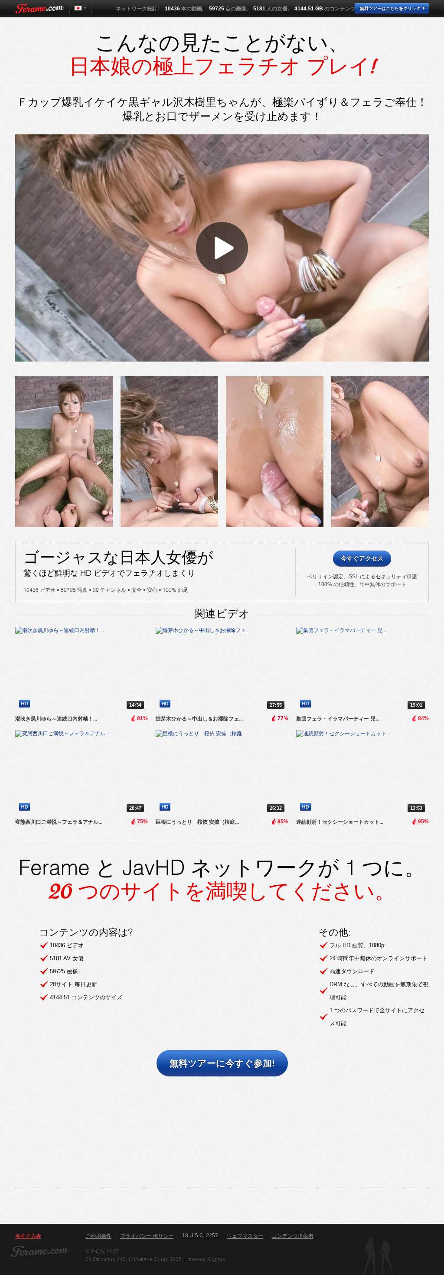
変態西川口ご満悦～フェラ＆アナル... (58, 822)
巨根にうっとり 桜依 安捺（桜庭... (197, 822)
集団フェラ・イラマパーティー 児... (337, 719)
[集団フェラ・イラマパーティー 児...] (362, 670)
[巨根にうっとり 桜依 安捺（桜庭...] (222, 773)
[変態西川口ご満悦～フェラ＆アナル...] (81, 773)
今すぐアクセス (362, 558)
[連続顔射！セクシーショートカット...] (362, 773)
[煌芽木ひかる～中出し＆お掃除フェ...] (222, 670)
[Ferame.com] (40, 8)
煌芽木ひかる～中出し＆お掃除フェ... (199, 719)
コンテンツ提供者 (292, 1236)
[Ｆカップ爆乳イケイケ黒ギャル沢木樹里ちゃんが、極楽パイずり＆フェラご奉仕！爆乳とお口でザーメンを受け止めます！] (64, 451)
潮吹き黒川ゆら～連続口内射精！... (56, 719)
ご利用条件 (98, 1236)
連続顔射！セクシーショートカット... (339, 822)
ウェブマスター (245, 1236)
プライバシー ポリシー (146, 1236)
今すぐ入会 (28, 1236)
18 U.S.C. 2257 (200, 1236)
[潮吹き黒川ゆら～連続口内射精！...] (81, 670)
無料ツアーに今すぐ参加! (222, 1063)
